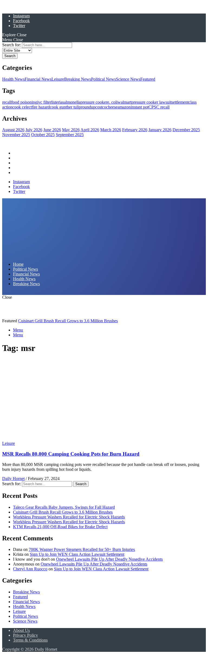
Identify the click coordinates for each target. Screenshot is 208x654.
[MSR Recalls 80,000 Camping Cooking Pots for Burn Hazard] (51, 438)
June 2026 (52, 129)
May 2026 (71, 129)
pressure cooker (93, 102)
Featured (147, 79)
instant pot (139, 107)
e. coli (112, 102)
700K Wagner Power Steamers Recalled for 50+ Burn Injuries (82, 549)
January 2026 (159, 129)
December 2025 (186, 129)
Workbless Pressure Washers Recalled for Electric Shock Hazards (69, 517)
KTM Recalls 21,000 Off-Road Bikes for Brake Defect (60, 526)
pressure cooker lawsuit (151, 102)
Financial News (38, 79)
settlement (179, 102)
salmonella (71, 102)
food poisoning (24, 102)
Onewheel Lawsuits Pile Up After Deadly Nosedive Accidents (109, 559)
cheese (112, 107)
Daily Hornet (13, 478)
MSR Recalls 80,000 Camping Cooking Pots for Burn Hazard (70, 454)
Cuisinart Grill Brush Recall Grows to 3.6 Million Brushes (68, 320)
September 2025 (70, 134)
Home (18, 153)
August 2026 (13, 129)
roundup (88, 107)
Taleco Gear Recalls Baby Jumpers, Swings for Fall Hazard (64, 507)
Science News (128, 79)
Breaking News (77, 79)
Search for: (11, 44)
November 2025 (16, 134)
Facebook (21, 20)
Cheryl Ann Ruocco (30, 569)
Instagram (21, 16)
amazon (124, 107)
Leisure (57, 79)
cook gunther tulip (65, 107)
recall (6, 102)
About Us (21, 630)
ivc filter (44, 102)
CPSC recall (159, 107)
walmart (124, 102)
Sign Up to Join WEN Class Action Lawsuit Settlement (77, 554)
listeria (56, 102)
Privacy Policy (25, 635)
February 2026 (134, 129)
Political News (103, 79)
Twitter (19, 25)
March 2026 (110, 129)
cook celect (22, 107)
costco (100, 107)
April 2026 (89, 129)
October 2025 (43, 134)
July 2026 (33, 129)
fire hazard (41, 107)
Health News (13, 79)
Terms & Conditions (30, 640)
